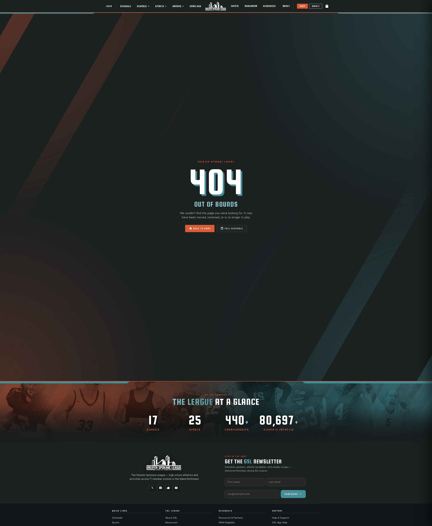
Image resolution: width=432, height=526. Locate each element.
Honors (176, 6)
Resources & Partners (231, 517)
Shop (302, 6)
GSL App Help (279, 522)
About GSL (171, 517)
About (286, 6)
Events (235, 6)
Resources (269, 6)
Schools (142, 6)
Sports (159, 6)
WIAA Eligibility (227, 522)
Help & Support (280, 517)
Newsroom (251, 6)
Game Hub (195, 6)
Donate (316, 6)
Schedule (125, 6)
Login (109, 6)
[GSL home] (215, 6)
